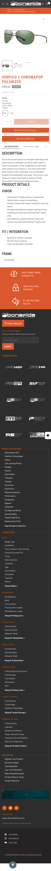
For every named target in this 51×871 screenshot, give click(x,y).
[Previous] (8, 37)
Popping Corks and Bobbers (16, 738)
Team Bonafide (11, 766)
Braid (7, 600)
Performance (10, 496)
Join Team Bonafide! (13, 770)
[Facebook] (4, 808)
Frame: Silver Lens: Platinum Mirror (12, 113)
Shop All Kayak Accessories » (15, 526)
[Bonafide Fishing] (18, 315)
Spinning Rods (11, 652)
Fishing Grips (10, 675)
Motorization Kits (12, 452)
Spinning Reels (11, 630)
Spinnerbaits (10, 570)
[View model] (14, 367)
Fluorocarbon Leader (13, 607)
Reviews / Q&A (31, 146)
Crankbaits (9, 545)
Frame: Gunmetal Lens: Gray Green (5, 113)
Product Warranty (12, 780)
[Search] (7, 4)
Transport (9, 478)
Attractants (9, 682)
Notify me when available (25, 130)
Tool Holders (10, 678)
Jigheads (9, 727)
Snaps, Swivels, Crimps (14, 734)
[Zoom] (43, 19)
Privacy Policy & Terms (14, 777)
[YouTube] (10, 808)
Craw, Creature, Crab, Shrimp (17, 549)
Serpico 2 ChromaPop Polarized (21, 11)
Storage (8, 481)
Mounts (8, 470)
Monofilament (10, 597)
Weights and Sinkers (13, 730)
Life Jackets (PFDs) (13, 463)
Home (9, 10)
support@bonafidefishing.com (13, 818)
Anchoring (9, 485)
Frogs (7, 556)
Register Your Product (14, 759)
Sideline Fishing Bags (14, 456)
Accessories (19, 10)
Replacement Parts (13, 521)
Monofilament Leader (14, 611)
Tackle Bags (10, 704)
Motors (7, 460)
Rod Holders (10, 474)
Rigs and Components (14, 741)
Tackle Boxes (10, 701)
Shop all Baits (10, 586)
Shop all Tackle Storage (15, 712)
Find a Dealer (14, 323)
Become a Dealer (12, 762)
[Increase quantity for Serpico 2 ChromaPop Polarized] (11, 121)
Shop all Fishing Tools (14, 690)
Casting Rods (10, 649)
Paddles (8, 467)
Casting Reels (10, 626)
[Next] (43, 37)
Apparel (8, 503)
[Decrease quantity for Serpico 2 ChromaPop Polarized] (4, 121)
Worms (7, 581)
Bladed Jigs (10, 542)
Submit (8, 346)
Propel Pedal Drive (12, 517)
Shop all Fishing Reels (14, 638)
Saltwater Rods (11, 656)
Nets (7, 685)
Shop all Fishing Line (13, 615)
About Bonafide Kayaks (14, 773)
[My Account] (43, 4)
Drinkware (9, 507)
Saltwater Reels (11, 633)
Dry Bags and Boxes (13, 510)
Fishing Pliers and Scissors (16, 671)
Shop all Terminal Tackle (15, 746)
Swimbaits (9, 574)
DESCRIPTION (11, 146)
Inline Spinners (11, 560)
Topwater (9, 578)
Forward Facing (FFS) (14, 552)
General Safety (11, 514)
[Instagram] (16, 808)
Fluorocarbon (10, 604)
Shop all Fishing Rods (14, 660)
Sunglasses (9, 499)
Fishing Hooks (11, 723)
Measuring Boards (12, 492)
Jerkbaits (9, 563)
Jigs (6, 567)
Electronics (9, 489)
